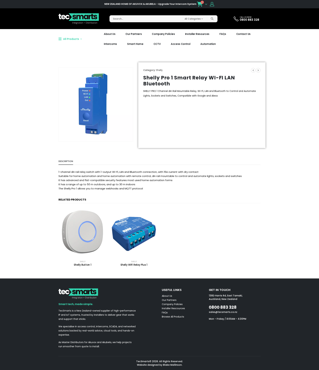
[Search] (212, 18)
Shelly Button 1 (82, 264)
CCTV (157, 44)
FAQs (222, 34)
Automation (208, 44)
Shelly (159, 70)
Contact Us (243, 34)
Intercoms (110, 44)
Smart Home (135, 44)
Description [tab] (65, 161)
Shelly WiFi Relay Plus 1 (133, 264)
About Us (109, 34)
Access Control (180, 44)
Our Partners (133, 34)
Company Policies (163, 34)
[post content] (82, 232)
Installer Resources (197, 34)
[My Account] (212, 4)
